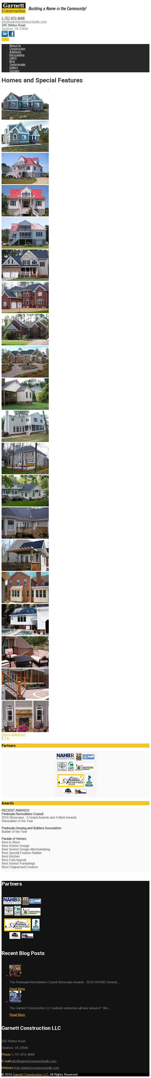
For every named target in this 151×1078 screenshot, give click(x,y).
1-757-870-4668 (13, 18)
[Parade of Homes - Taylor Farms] (25, 376)
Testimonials (17, 64)
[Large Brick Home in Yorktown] (25, 312)
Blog (12, 61)
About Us (15, 45)
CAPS (13, 58)
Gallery (13, 67)
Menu (5, 39)
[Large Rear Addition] (25, 441)
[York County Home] (25, 279)
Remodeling (16, 55)
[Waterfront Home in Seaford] (25, 183)
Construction (17, 48)
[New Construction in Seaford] (25, 118)
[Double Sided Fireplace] (25, 731)
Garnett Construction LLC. (31, 1074)
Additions (15, 51)
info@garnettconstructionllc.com (24, 21)
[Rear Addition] (25, 408)
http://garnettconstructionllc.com (36, 1068)
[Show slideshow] (13, 734)
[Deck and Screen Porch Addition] (25, 698)
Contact (14, 70)
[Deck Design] (25, 473)
